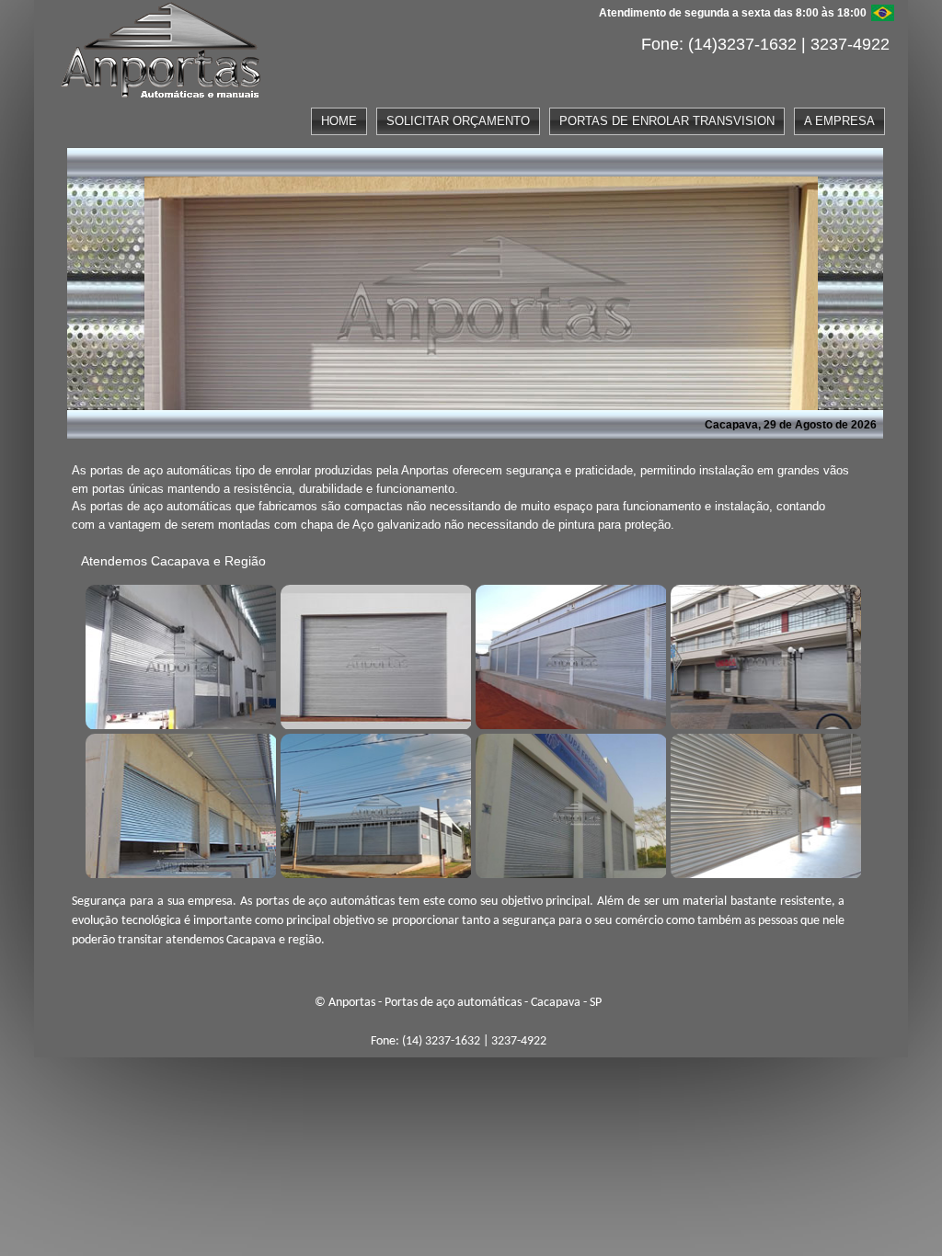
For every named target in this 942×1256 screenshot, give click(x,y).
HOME (339, 121)
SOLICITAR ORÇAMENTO (458, 121)
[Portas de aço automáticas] (178, 654)
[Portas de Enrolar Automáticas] (373, 803)
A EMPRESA (839, 121)
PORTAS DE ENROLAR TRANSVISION (667, 121)
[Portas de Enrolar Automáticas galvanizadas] (568, 803)
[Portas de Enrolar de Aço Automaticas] (763, 803)
